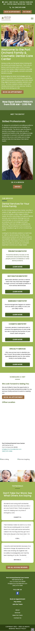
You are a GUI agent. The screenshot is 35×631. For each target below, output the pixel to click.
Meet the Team (18, 615)
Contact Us (17, 618)
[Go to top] (32, 629)
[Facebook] (17, 593)
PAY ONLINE (27, 12)
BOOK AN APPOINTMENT (12, 12)
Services (17, 613)
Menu (32, 18)
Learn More (17, 267)
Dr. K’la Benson (17, 182)
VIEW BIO (17, 187)
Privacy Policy (21, 629)
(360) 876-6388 (20, 7)
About (17, 610)
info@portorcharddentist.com (11, 449)
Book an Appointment (17, 599)
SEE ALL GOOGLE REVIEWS (18, 567)
